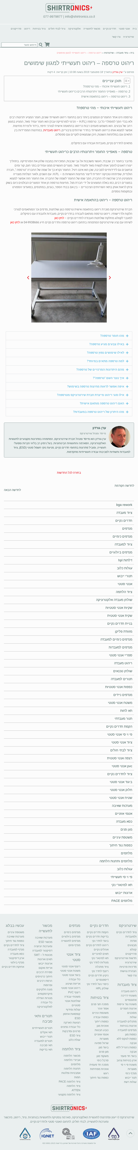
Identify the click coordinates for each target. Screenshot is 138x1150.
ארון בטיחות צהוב (127, 1060)
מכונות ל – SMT (43, 954)
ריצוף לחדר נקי (100, 971)
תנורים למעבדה (121, 679)
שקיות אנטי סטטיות (118, 608)
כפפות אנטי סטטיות (118, 687)
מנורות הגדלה (44, 998)
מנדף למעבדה (16, 949)
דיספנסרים (102, 979)
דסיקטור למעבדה (42, 950)
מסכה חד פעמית (99, 1064)
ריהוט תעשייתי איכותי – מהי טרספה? (105, 86)
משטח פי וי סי (129, 1064)
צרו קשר (116, 36)
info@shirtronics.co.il (80, 16)
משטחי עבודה (72, 996)
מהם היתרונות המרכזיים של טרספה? (100, 369)
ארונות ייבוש (123, 893)
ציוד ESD (75, 1035)
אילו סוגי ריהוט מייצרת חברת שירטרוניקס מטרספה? (90, 395)
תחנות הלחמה (72, 1068)
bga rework (124, 505)
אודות (133, 940)
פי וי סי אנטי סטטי (119, 734)
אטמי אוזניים (123, 813)
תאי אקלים (46, 1032)
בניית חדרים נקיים (119, 623)
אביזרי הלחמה (72, 1059)
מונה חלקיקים (44, 989)
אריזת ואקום (45, 967)
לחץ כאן (59, 218)
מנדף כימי (131, 1073)
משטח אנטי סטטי (120, 703)
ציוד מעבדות (127, 985)
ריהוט (27, 28)
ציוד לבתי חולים (56, 28)
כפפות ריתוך (102, 1021)
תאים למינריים (100, 953)
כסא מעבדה (124, 821)
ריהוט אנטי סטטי (70, 987)
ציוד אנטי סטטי (121, 742)
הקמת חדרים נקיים (119, 726)
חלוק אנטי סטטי (121, 790)
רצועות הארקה (72, 1022)
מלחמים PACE (121, 901)
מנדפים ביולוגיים (120, 552)
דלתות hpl (125, 560)
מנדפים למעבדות (120, 647)
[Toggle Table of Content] (126, 81)
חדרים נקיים (109, 28)
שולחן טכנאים (122, 671)
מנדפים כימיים (122, 536)
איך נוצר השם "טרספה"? (108, 378)
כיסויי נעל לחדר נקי (98, 984)
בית (135, 28)
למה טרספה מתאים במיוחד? (105, 361)
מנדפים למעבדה (127, 1030)
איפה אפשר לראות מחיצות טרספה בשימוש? (95, 386)
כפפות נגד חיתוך (120, 845)
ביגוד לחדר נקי (100, 940)
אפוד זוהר (103, 1008)
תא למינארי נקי (121, 885)
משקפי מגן (102, 1055)
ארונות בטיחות (128, 1025)
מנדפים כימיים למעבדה (116, 639)
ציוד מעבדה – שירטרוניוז (116, 52)
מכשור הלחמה (72, 1055)
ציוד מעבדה (124, 513)
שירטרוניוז (128, 36)
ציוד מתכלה (102, 966)
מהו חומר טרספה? (112, 335)
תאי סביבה (46, 1045)
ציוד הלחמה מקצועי (69, 1094)
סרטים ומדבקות (71, 1031)
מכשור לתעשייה (91, 28)
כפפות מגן (131, 1034)
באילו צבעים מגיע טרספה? (106, 344)
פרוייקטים (16, 28)
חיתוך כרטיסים (43, 976)
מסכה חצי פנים (100, 1004)
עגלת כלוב (74, 1039)
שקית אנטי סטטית (119, 615)
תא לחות (126, 710)
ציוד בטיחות (39, 28)
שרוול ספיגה (102, 1043)
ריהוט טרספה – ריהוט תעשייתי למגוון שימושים (79, 63)
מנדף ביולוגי (17, 962)
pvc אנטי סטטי (122, 766)
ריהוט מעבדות (51, 130)
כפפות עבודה (101, 1017)
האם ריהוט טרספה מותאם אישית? (102, 403)
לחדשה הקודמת (124, 485)
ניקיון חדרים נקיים (98, 975)
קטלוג (133, 949)
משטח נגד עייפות (127, 1004)
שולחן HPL (102, 988)
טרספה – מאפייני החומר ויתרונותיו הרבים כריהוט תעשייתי (92, 91)
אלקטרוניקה (74, 28)
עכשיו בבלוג (15, 926)
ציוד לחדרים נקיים (119, 774)
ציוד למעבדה (123, 544)
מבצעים (132, 945)
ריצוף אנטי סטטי (71, 966)
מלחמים (126, 853)
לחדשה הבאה (12, 489)
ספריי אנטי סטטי (120, 655)
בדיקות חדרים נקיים (97, 936)
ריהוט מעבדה (123, 663)
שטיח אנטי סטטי (120, 798)
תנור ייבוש (131, 1077)
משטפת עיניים (122, 837)
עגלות (133, 1017)
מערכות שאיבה (122, 806)
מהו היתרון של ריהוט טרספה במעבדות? (98, 412)
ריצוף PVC (74, 992)
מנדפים (127, 528)
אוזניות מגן (103, 1025)
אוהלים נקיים (101, 949)
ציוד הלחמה (124, 592)
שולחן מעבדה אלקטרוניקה (114, 600)
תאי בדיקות (46, 1049)
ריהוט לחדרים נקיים (97, 945)
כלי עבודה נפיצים (70, 1026)
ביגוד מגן (104, 1047)
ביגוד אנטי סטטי (121, 782)
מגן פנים (126, 829)
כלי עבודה (74, 979)
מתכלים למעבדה (127, 1021)
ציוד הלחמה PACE (69, 1081)
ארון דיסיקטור (16, 958)
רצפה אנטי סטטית (119, 758)
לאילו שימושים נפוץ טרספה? (105, 352)
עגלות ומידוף (73, 1009)
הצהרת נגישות (128, 971)
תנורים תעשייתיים (42, 1027)
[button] (110, 277)
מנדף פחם (74, 945)
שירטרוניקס (128, 926)
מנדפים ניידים (122, 695)
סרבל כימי (103, 1060)
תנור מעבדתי (123, 718)
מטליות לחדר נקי (99, 962)
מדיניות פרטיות (128, 966)
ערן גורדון (117, 72)
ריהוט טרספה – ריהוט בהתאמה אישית (103, 96)
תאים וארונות (45, 959)
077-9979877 (52, 16)
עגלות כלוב (124, 568)
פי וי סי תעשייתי (121, 877)
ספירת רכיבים (44, 972)
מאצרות (132, 1068)
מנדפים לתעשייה (70, 940)
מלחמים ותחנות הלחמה (116, 861)
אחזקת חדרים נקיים (13, 966)
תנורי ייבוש (124, 576)
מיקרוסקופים (45, 993)
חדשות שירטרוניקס (126, 958)
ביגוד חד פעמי (129, 1055)
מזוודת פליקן (123, 631)
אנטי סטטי (124, 28)
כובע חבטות (102, 1030)
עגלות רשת (130, 1081)
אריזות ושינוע (73, 983)
